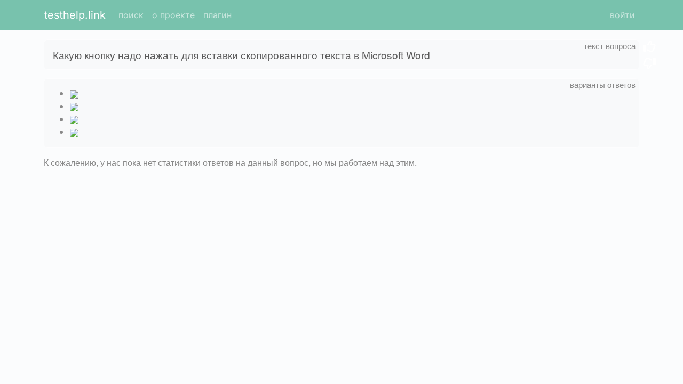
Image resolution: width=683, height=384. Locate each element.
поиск (131, 15)
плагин (217, 15)
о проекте (173, 15)
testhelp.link (75, 15)
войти (622, 15)
